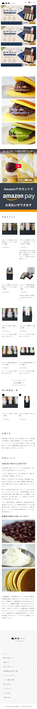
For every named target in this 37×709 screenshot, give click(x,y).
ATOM (8, 684)
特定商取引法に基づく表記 (10, 671)
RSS (4, 684)
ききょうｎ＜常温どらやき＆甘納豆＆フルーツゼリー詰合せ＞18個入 (9, 242)
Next (33, 403)
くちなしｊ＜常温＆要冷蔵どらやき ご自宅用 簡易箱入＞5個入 (27, 287)
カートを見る (7, 693)
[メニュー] (34, 2)
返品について (7, 662)
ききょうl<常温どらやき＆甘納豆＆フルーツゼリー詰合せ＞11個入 (9, 287)
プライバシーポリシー (9, 675)
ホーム (5, 653)
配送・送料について (8, 658)
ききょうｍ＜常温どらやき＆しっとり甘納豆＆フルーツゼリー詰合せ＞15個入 (27, 242)
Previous (4, 403)
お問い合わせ (7, 697)
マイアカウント (7, 688)
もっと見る (18, 383)
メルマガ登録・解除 (8, 680)
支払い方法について (8, 666)
